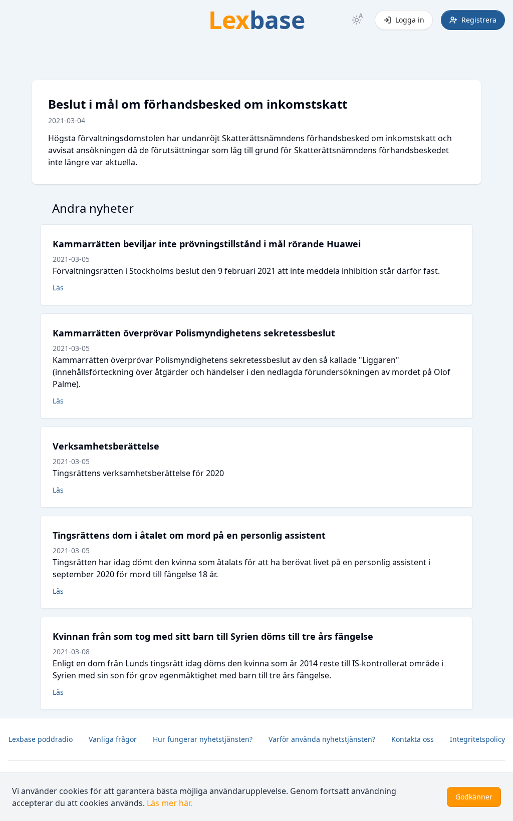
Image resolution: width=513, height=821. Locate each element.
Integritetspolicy (477, 739)
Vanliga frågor (113, 739)
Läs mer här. (169, 802)
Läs (58, 287)
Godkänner (473, 796)
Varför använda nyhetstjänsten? (322, 739)
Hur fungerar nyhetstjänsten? (202, 739)
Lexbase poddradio (41, 739)
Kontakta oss (412, 739)
